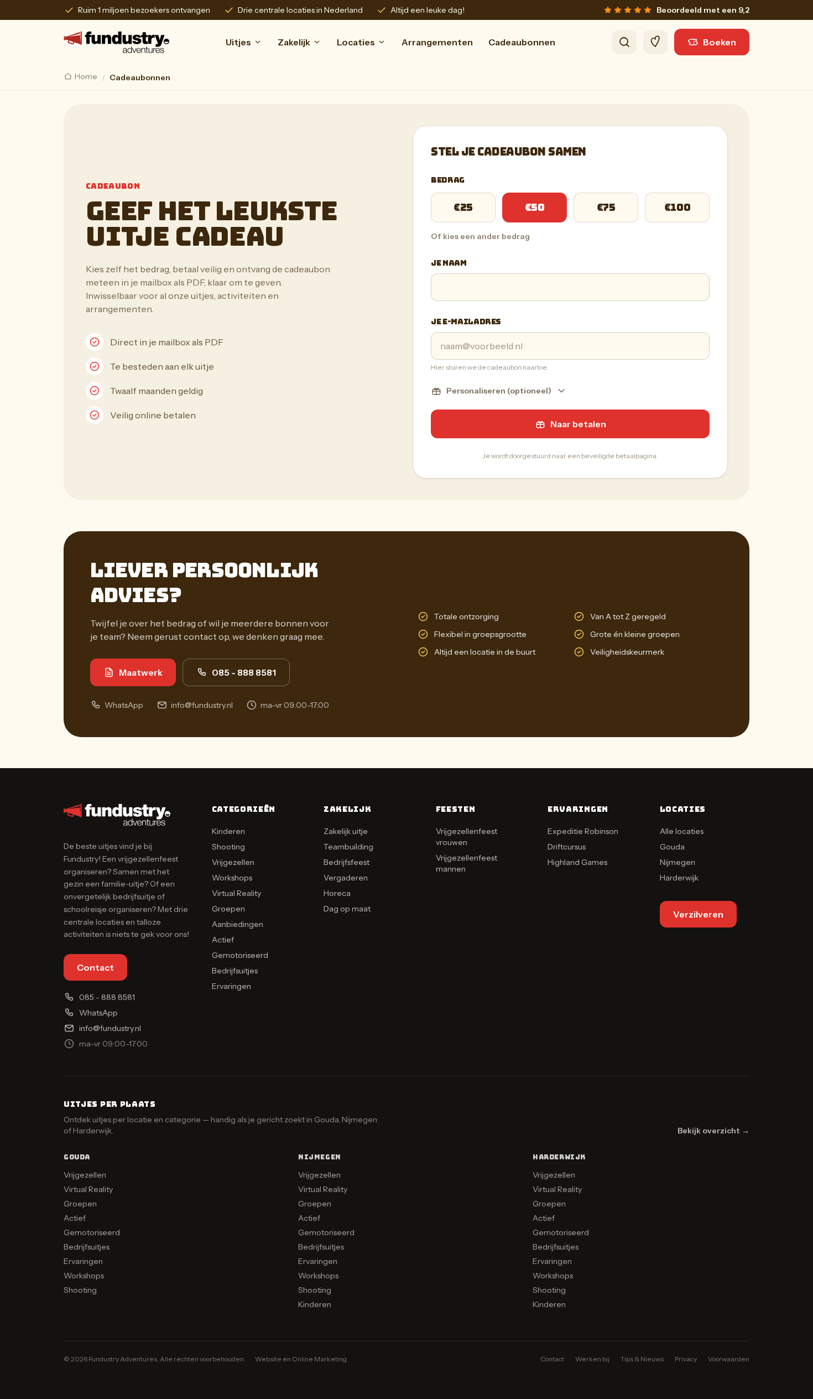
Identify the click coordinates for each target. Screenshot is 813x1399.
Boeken (719, 42)
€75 (606, 207)
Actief (223, 940)
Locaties (356, 42)
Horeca (337, 893)
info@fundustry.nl (202, 705)
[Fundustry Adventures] (116, 42)
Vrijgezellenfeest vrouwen (466, 836)
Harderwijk (679, 878)
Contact (95, 967)
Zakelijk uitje (346, 831)
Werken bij (592, 1359)
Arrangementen (437, 42)
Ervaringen (231, 986)
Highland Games (577, 862)
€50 (535, 207)
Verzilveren (698, 914)
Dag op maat (347, 909)
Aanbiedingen (237, 924)
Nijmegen (677, 862)
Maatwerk (141, 672)
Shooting (228, 847)
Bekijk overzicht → (713, 1131)
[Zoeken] (624, 42)
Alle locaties (681, 831)
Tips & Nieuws (642, 1359)
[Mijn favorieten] (655, 42)
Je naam (449, 263)
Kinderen (228, 831)
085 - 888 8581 (244, 672)
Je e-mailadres (466, 322)
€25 (463, 207)
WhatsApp (124, 705)
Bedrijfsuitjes (235, 971)
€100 (677, 207)
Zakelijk (294, 42)
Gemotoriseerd (240, 955)
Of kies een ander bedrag (480, 236)
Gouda (672, 847)
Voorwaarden (728, 1359)
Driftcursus (567, 847)
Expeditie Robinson (583, 831)
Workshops (232, 878)
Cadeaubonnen (521, 42)
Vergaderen (346, 878)
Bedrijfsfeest (346, 862)
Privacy (686, 1359)
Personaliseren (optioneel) (498, 391)
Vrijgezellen (233, 862)
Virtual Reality (236, 893)
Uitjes (238, 42)
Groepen (228, 909)
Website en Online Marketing (301, 1359)
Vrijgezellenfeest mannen (466, 863)
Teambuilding (348, 847)
